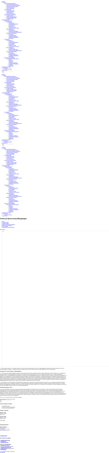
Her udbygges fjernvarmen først (10, 14)
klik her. (20, 397)
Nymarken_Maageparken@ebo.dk (7, 446)
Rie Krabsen (2, 399)
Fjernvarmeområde (8, 9)
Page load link (2, 452)
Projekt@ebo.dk (4, 448)
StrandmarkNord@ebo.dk (6, 447)
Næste (4, 229)
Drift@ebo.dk (3, 441)
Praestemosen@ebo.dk (5, 445)
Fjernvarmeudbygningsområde (10, 3)
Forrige (1, 229)
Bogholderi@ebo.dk (4, 442)
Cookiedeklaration (3, 435)
